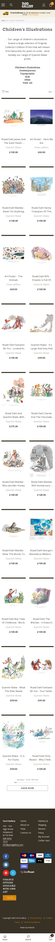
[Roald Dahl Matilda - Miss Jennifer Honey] (13, 460)
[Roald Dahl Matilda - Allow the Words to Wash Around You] (13, 529)
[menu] (3, 5)
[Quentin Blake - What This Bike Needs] (13, 666)
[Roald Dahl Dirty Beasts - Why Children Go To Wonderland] (41, 734)
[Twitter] (13, 873)
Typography (27, 73)
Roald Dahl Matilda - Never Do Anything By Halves (13, 209)
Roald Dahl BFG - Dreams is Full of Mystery (41, 278)
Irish (27, 76)
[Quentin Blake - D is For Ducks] (13, 734)
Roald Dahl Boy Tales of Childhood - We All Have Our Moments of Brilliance (13, 620)
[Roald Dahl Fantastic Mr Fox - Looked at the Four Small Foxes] (13, 323)
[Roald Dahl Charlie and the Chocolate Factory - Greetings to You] (41, 392)
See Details (33, 14)
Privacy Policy (36, 918)
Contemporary (27, 70)
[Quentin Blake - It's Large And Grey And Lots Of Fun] (41, 323)
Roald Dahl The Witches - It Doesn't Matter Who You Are (41, 620)
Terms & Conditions (32, 922)
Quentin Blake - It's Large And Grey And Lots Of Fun (41, 346)
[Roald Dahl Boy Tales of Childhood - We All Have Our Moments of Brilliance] (13, 597)
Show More (27, 788)
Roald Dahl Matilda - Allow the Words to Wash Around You (13, 552)
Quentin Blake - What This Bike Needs (13, 689)
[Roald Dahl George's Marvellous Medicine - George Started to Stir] (41, 529)
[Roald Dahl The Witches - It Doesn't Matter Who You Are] (41, 597)
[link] (28, 937)
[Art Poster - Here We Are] (41, 118)
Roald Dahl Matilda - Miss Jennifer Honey (13, 483)
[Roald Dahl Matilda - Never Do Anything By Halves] (13, 186)
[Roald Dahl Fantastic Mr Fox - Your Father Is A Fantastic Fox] (41, 666)
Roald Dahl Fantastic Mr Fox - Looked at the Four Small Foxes (13, 346)
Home (3, 21)
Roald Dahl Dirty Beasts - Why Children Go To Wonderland (41, 757)
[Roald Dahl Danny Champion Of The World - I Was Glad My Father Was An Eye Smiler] (41, 186)
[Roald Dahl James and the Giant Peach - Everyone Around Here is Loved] (13, 118)
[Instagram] (6, 865)
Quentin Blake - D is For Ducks (14, 757)
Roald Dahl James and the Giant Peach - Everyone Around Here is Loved (13, 141)
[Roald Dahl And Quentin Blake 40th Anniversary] (13, 392)
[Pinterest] (6, 873)
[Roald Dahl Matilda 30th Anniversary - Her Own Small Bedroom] (41, 460)
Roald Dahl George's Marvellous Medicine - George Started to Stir (41, 552)
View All (27, 82)
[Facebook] (6, 856)
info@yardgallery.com (13, 844)
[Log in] (43, 4)
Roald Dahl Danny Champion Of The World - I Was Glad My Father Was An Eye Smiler (41, 209)
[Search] (11, 5)
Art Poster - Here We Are (41, 141)
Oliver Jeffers (41, 147)
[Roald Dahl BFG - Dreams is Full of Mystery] (41, 255)
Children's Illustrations (16, 21)
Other (27, 79)
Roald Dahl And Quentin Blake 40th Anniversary (13, 415)
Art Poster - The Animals (13, 278)
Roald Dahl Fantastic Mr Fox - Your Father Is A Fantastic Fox (41, 689)
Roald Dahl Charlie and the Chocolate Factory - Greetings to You (41, 415)
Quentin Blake (13, 147)
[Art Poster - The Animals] (13, 255)
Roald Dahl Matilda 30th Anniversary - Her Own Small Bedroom (41, 483)
